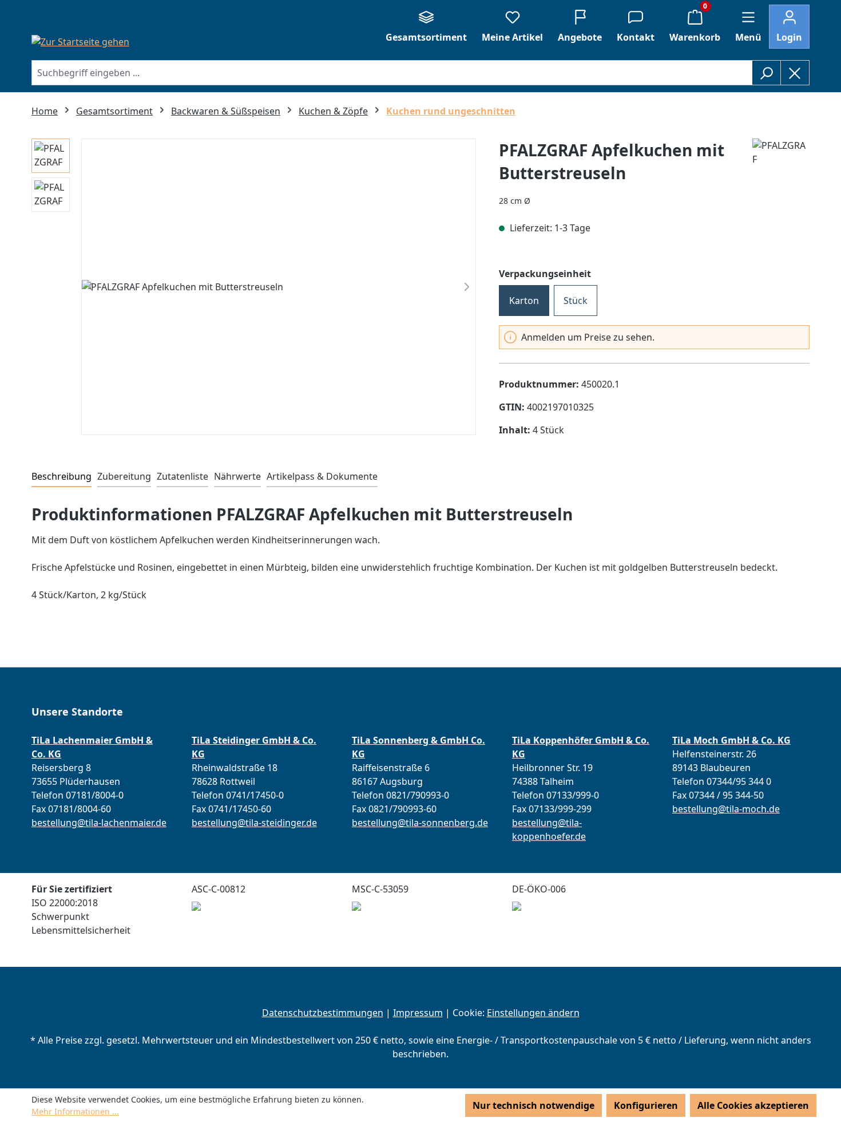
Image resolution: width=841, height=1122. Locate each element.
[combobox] (391, 72)
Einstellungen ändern (533, 1012)
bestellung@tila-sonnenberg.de (420, 822)
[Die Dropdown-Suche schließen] (795, 72)
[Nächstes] (466, 286)
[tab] (61, 477)
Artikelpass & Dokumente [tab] (322, 476)
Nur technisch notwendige (533, 1105)
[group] (278, 286)
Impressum (418, 1012)
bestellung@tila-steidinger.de (254, 822)
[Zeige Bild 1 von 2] (268, 418)
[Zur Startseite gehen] (80, 41)
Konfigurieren (646, 1105)
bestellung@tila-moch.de (726, 809)
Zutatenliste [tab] (182, 476)
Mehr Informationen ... (75, 1111)
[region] (278, 287)
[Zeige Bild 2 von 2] (288, 418)
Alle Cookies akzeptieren (753, 1105)
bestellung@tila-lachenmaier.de (98, 822)
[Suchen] (766, 72)
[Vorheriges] (90, 286)
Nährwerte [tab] (237, 476)
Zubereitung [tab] (124, 476)
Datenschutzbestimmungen (322, 1012)
